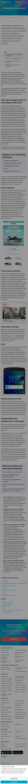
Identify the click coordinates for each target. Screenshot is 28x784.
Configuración (14, 778)
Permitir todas (14, 782)
